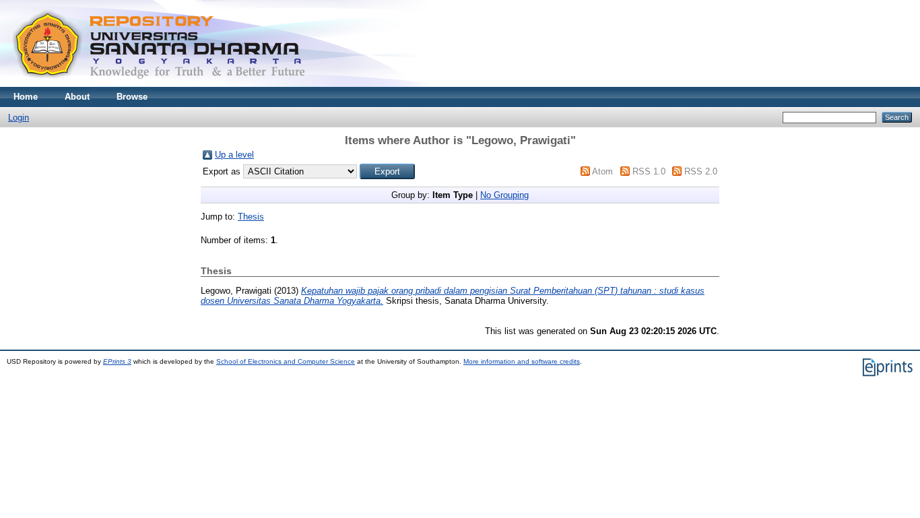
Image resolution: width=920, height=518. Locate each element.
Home (25, 97)
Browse (132, 97)
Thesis (251, 217)
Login (18, 117)
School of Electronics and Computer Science (285, 361)
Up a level (234, 155)
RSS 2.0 (700, 171)
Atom (602, 171)
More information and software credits (521, 361)
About (77, 97)
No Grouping (504, 195)
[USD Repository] (159, 84)
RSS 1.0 (648, 171)
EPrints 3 (117, 361)
